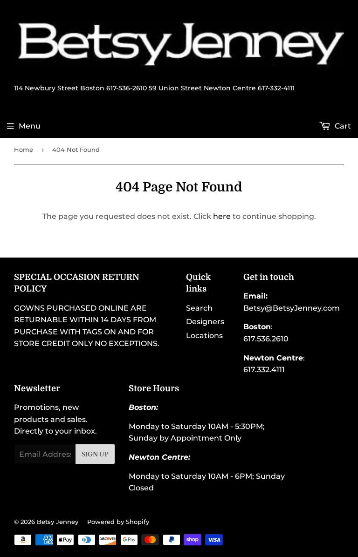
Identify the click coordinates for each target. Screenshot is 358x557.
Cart (342, 126)
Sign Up (95, 454)
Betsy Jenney (57, 521)
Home (23, 149)
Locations (204, 335)
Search (199, 308)
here (222, 216)
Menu (30, 126)
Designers (205, 321)
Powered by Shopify (118, 521)
